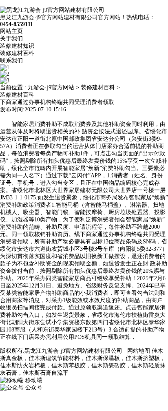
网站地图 (138, 351)
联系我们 (11, 60)
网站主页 (11, 31)
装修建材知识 (17, 46)
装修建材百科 (17, 53)
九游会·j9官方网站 (51, 87)
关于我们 (11, 38)
